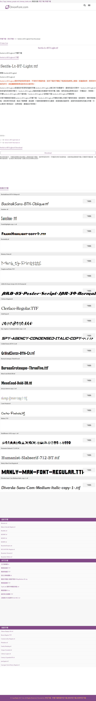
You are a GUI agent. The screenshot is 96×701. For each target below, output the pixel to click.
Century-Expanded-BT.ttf (8, 657)
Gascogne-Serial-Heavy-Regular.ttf (10, 665)
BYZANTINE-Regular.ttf (8, 549)
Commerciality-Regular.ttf (8, 639)
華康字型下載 (62, 698)
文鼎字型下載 (81, 698)
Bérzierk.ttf (4, 523)
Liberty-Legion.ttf (6, 654)
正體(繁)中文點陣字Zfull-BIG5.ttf (10, 598)
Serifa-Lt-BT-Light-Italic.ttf (12, 140)
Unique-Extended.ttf (6, 650)
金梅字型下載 (72, 698)
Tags (4, 1)
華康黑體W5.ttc (5, 590)
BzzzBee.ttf (4, 530)
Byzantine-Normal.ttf (6, 553)
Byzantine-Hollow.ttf (6, 557)
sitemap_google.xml (13, 1)
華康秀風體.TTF (5, 571)
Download (48, 153)
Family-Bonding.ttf (6, 646)
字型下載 (42, 1)
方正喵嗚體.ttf (5, 564)
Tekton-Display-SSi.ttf (7, 631)
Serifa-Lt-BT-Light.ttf (48, 48)
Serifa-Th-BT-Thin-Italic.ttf (12, 142)
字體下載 (48, 1)
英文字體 (11, 39)
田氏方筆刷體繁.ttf (6, 575)
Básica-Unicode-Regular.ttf (8, 527)
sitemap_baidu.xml (25, 1)
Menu (89, 4)
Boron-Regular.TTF (6, 635)
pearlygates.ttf (5, 661)
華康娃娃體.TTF (5, 568)
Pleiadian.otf (4, 642)
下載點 (89, 201)
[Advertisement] (48, 24)
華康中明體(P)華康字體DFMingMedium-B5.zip (14, 579)
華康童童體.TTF (5, 583)
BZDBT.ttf (4, 542)
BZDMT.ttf (4, 534)
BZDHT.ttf (4, 538)
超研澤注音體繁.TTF (7, 594)
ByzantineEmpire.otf (6, 545)
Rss (1, 1)
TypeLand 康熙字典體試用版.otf (10, 586)
